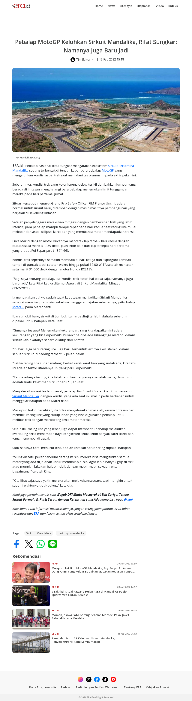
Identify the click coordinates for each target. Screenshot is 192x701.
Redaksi (66, 687)
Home (99, 6)
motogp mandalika (71, 533)
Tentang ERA (132, 687)
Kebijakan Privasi (157, 687)
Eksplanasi (144, 6)
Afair (55, 563)
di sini (128, 499)
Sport (55, 587)
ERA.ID (90, 697)
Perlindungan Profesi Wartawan (97, 687)
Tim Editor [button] (83, 59)
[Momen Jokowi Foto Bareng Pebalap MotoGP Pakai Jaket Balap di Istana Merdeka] (32, 619)
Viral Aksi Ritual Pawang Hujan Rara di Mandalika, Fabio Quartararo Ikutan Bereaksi (89, 593)
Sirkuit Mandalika (25, 396)
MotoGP (108, 170)
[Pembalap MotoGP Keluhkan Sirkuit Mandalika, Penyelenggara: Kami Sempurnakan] (32, 642)
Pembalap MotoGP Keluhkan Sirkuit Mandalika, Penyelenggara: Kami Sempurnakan (83, 640)
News (111, 6)
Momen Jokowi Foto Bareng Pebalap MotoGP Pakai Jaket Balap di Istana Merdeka (90, 616)
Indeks (173, 6)
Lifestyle (126, 6)
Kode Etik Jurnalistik (42, 687)
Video (160, 6)
